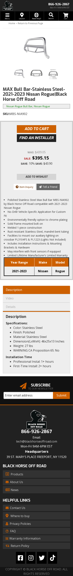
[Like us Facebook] (20, 558)
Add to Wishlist (36, 177)
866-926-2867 (36, 432)
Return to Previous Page (30, 23)
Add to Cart (37, 128)
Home (12, 23)
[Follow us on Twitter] (42, 558)
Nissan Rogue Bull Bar (19, 106)
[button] (51, 16)
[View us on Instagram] (30, 558)
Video (10, 298)
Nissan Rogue (42, 106)
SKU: (6, 114)
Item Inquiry (26, 187)
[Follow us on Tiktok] (52, 558)
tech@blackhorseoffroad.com (36, 441)
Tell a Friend (49, 187)
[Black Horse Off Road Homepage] (18, 5)
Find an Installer (36, 137)
